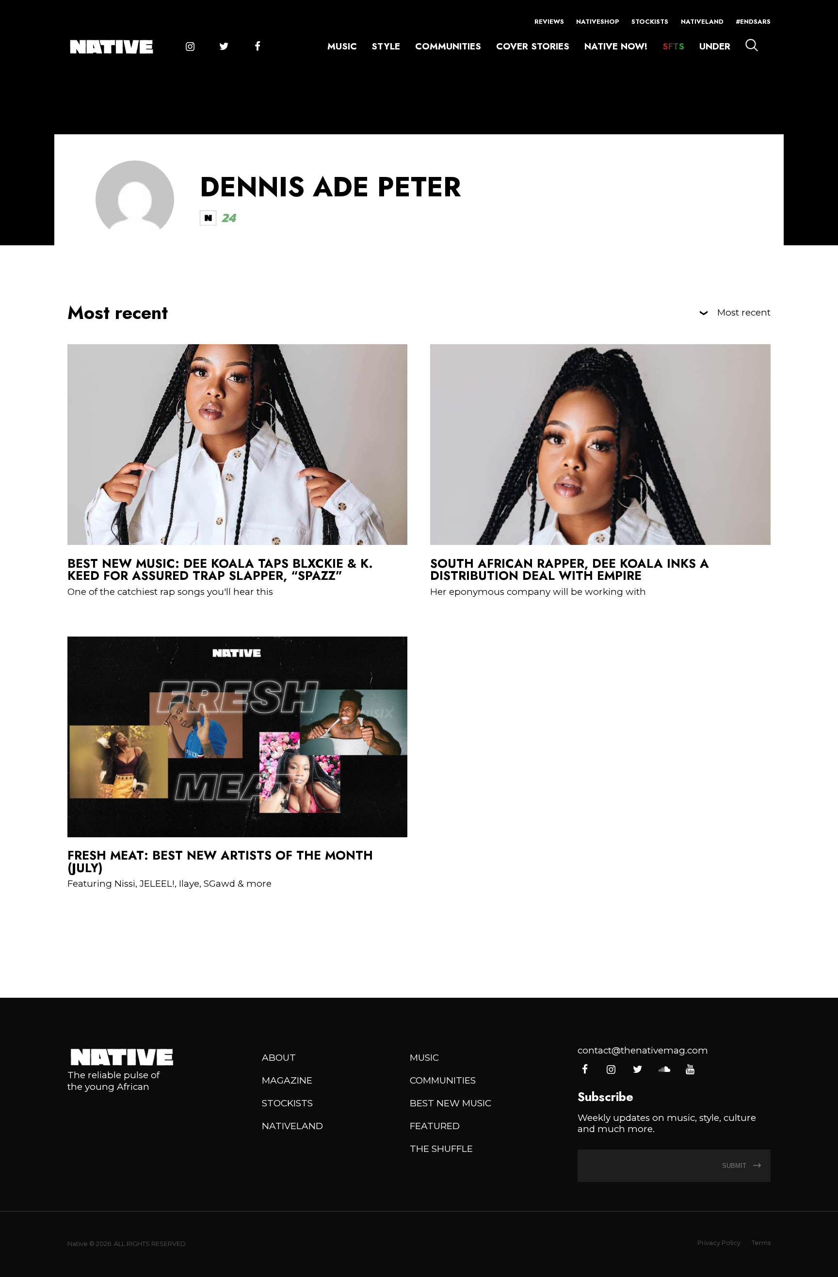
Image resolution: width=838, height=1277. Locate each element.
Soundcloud (664, 1070)
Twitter (224, 47)
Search (751, 45)
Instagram (190, 47)
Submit (735, 1165)
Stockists (649, 21)
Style (385, 46)
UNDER (714, 46)
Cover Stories (532, 46)
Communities (448, 46)
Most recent (744, 313)
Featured (435, 1126)
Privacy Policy (719, 1242)
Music (342, 46)
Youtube (690, 1070)
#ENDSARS (753, 21)
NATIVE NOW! (615, 46)
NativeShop (597, 21)
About (279, 1057)
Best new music (450, 1103)
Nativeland (702, 21)
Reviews (549, 21)
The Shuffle (441, 1148)
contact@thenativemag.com (643, 1050)
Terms (761, 1242)
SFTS (673, 46)
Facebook (257, 47)
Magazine (287, 1080)
